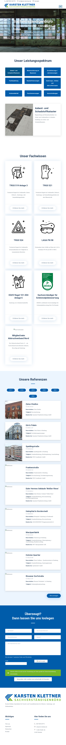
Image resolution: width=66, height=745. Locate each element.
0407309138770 (10, 1)
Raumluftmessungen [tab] (33, 81)
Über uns (7, 724)
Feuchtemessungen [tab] (33, 93)
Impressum (8, 726)
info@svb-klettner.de (25, 1)
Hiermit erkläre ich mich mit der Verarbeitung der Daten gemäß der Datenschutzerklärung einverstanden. (33, 673)
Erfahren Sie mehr (18, 208)
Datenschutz (8, 729)
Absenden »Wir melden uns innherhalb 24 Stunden (33, 679)
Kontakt (37, 1)
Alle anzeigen (54, 595)
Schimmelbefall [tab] (13, 93)
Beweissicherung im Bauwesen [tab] (33, 72)
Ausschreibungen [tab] (52, 93)
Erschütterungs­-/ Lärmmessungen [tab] (52, 72)
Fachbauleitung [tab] (13, 81)
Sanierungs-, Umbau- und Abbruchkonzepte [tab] (52, 83)
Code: (6, 660)
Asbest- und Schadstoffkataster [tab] (14, 72)
